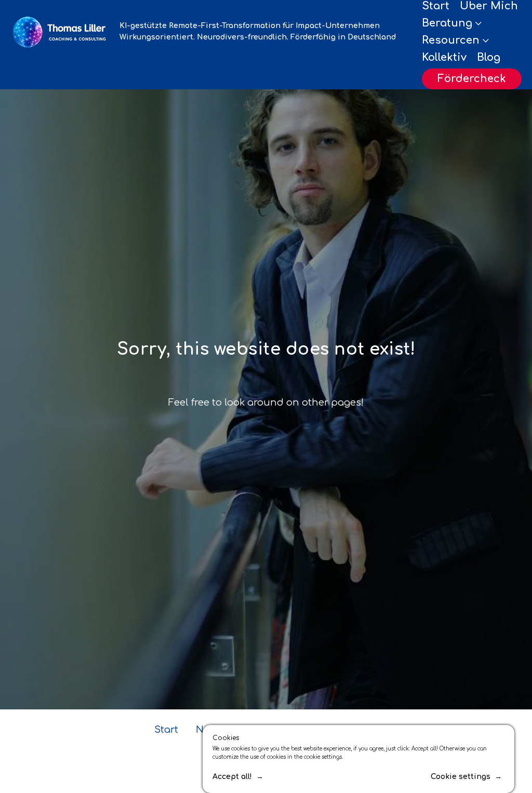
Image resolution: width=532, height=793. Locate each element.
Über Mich (489, 6)
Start (435, 6)
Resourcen (451, 40)
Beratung (447, 23)
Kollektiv (444, 57)
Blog (488, 57)
